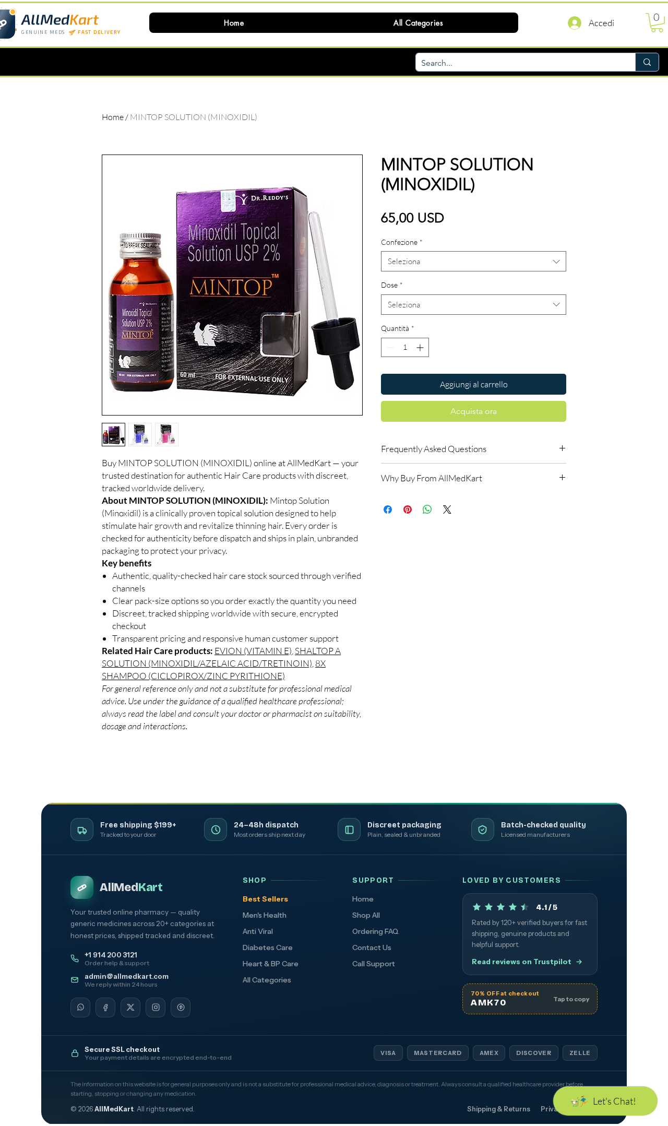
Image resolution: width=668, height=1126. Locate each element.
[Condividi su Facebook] (387, 509)
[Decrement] (389, 347)
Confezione (402, 242)
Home (113, 117)
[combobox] (473, 261)
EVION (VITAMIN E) (253, 650)
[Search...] (647, 62)
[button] (418, 23)
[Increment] (420, 347)
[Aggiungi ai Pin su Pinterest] (407, 509)
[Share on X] (447, 509)
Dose (392, 284)
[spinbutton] (405, 347)
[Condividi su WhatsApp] (427, 509)
